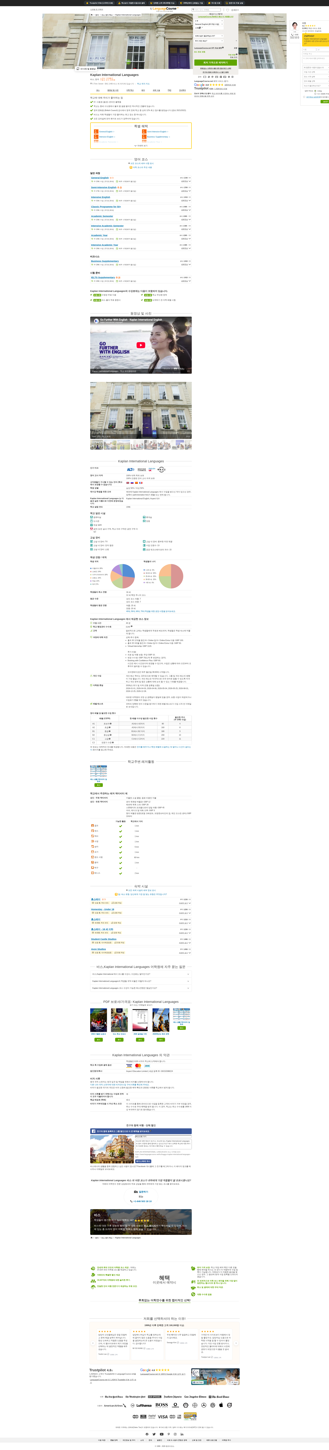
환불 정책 (233, 57)
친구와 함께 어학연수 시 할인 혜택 (216, 72)
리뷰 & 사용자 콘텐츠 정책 (177, 1440)
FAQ (169, 90)
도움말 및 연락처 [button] (96, 9)
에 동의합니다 (315, 97)
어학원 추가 (226, 1440)
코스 (98, 90)
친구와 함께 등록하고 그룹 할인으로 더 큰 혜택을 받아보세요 (123, 1131)
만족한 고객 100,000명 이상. (164, 3)
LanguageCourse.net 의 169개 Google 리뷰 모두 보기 (162, 1374)
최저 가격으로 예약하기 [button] (215, 62)
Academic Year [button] (153, 142)
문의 (150, 1440)
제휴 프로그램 (211, 1440)
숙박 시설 (156, 90)
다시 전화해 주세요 (320, 94)
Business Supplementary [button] (157, 137)
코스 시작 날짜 (305, 77)
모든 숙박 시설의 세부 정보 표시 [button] (142, 890)
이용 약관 (101, 1440)
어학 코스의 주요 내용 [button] (142, 167)
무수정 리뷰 (215, 3)
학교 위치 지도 (143, 84)
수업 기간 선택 (305, 72)
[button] (312, 67)
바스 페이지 (150, 1225)
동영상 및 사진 (112, 90)
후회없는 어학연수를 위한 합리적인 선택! (215, 68)
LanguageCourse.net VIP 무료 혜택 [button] (208, 48)
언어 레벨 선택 (305, 81)
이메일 (315, 91)
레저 (143, 90)
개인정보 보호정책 (309, 97)
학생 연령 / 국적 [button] (98, 557)
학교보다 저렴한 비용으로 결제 (133, 3)
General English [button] (105, 131)
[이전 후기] (92, 1343)
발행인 (159, 1440)
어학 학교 (130, 90)
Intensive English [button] (106, 137)
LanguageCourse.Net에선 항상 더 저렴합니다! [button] (215, 17)
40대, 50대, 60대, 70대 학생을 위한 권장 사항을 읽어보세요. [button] (151, 611)
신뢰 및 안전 (196, 1440)
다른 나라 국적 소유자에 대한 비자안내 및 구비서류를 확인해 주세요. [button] (119, 1085)
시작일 (197, 28)
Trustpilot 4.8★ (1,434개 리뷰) (101, 3)
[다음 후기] (236, 1343)
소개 (142, 1440)
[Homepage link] (92, 14)
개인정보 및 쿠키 (129, 1440)
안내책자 (182, 90)
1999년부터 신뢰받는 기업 (193, 3)
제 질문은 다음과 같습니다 (310, 67)
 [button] (120, 826)
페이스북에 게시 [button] (143, 1161)
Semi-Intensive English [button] (156, 131)
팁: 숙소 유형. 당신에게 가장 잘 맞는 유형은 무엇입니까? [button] (142, 894)
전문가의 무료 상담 (236, 3)
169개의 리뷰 (230, 85)
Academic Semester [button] (107, 142)
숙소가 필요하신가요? (308, 86)
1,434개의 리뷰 (220, 89)
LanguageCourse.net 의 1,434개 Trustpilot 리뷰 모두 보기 (113, 1381)
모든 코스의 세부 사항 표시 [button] (142, 163)
